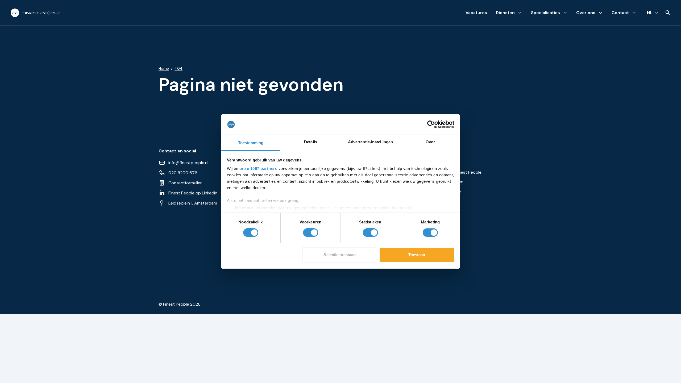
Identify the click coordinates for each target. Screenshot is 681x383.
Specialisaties (545, 12)
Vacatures (476, 12)
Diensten (505, 12)
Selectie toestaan (339, 254)
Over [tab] (430, 142)
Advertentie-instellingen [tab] (370, 142)
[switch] (310, 232)
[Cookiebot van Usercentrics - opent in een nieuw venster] (431, 124)
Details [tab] (310, 142)
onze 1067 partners (258, 168)
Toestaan (416, 254)
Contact (620, 12)
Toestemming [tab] (250, 142)
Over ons (585, 12)
